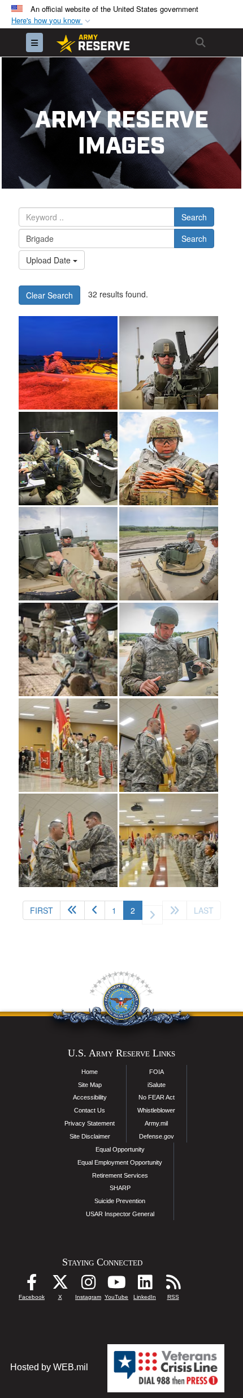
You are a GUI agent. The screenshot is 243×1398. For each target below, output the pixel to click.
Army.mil (156, 1123)
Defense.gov (156, 1136)
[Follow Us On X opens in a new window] (60, 1285)
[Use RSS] (173, 1285)
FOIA (156, 1071)
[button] (52, 21)
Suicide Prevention (119, 1200)
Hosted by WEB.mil (49, 1367)
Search (194, 217)
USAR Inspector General (120, 1214)
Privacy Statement (89, 1123)
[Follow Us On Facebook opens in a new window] (32, 1285)
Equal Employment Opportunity (119, 1162)
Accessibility (90, 1097)
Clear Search (49, 295)
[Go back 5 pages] (72, 910)
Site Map (90, 1084)
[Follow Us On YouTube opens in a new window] (116, 1285)
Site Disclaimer (90, 1136)
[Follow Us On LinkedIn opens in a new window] (145, 1285)
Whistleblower (156, 1110)
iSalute (156, 1084)
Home (89, 1071)
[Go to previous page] (94, 910)
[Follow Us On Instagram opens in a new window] (88, 1285)
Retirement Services (120, 1175)
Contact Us (89, 1110)
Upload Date (49, 260)
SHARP (120, 1187)
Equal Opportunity (120, 1149)
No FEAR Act (156, 1097)
